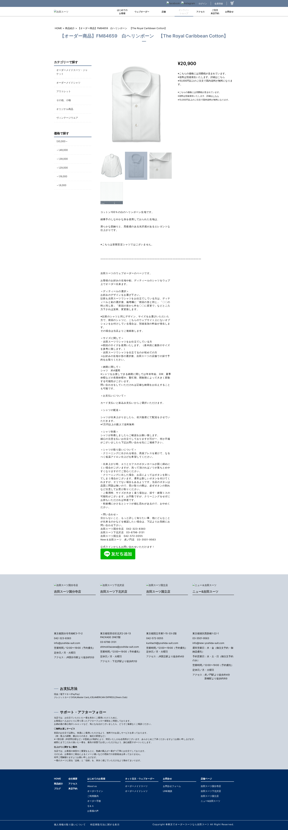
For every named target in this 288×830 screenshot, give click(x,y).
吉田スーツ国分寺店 (67, 591)
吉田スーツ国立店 (158, 591)
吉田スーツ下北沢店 (113, 591)
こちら (216, 96)
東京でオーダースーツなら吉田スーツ (188, 824)
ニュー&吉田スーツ (205, 591)
